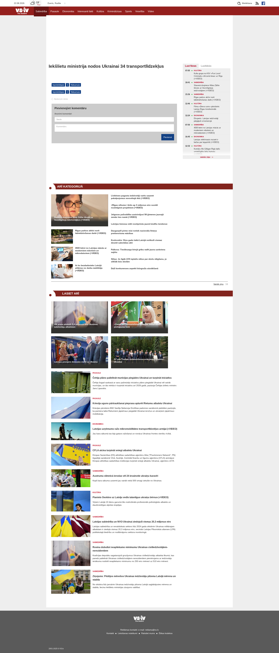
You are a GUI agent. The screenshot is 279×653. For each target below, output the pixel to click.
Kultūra (100, 11)
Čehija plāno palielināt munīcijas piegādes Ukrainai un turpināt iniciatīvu (132, 378)
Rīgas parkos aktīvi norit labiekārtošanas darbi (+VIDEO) (90, 231)
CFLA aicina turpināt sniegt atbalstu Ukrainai (117, 450)
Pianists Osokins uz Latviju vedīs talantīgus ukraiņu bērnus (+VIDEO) (130, 497)
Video (151, 11)
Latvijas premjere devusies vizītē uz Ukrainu (76, 362)
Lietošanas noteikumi (127, 633)
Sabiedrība (41, 11)
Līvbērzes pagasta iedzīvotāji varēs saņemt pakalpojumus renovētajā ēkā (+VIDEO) (132, 196)
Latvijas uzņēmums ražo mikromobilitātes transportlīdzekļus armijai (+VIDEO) (135, 429)
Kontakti (110, 633)
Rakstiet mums (148, 633)
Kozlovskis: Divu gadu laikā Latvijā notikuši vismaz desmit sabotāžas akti (136, 241)
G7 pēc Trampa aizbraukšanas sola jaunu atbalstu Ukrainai (138, 360)
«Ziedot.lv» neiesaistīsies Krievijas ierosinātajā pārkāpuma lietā (137, 325)
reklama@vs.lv (152, 630)
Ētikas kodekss (165, 633)
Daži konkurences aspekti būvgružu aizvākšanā (134, 268)
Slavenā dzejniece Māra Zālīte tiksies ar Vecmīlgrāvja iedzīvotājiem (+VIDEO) (73, 218)
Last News (190, 66)
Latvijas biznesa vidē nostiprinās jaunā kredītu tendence (139, 224)
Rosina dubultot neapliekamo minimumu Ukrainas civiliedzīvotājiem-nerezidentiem (130, 549)
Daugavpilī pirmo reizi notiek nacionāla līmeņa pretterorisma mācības (134, 232)
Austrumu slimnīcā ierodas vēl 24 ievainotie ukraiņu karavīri (125, 476)
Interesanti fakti (85, 11)
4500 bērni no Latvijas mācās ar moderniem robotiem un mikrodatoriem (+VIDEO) (91, 250)
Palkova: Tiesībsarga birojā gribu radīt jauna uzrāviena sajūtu (138, 250)
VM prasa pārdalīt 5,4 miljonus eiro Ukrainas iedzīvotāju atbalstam (76, 325)
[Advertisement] (139, 42)
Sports (128, 11)
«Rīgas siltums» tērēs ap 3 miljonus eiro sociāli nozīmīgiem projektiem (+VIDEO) (134, 206)
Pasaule (54, 11)
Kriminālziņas (115, 11)
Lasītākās (206, 66)
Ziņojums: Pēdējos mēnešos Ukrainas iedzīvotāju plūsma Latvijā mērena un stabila (134, 578)
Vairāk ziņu (218, 284)
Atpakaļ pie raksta (61, 99)
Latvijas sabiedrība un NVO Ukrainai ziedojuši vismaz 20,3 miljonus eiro (132, 521)
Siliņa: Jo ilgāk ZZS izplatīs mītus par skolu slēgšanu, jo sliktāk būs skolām (139, 260)
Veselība (139, 11)
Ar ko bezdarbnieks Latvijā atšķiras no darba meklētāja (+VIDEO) (88, 268)
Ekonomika (68, 11)
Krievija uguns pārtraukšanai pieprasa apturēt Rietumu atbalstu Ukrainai (132, 403)
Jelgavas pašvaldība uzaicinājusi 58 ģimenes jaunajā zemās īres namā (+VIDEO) (137, 215)
